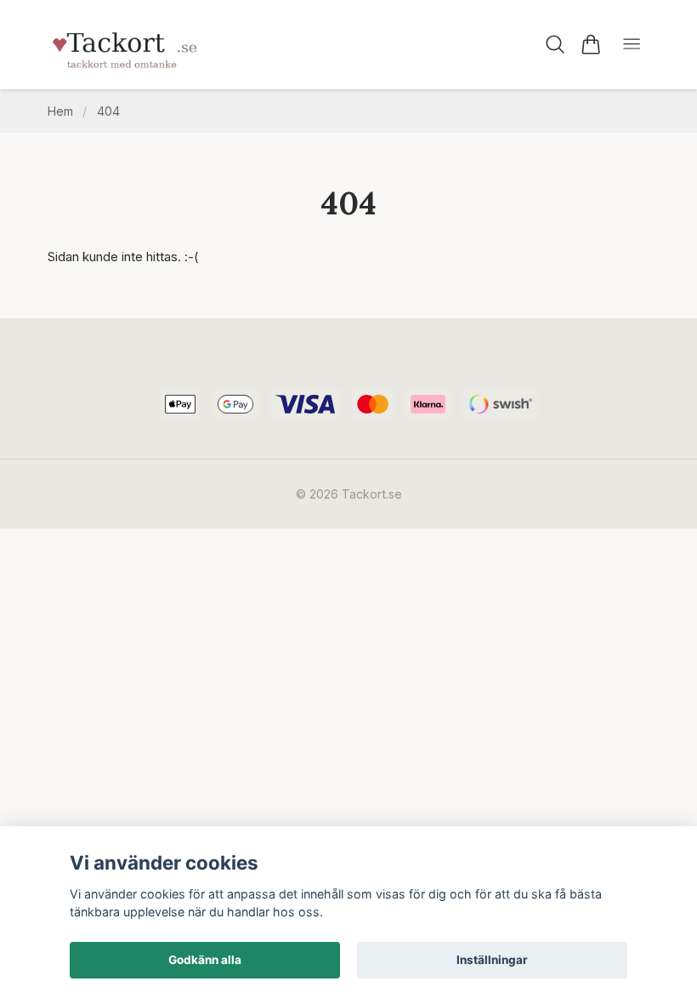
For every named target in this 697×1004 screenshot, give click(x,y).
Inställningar (492, 960)
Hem (60, 111)
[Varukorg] (590, 44)
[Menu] (631, 45)
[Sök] (555, 44)
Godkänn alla (204, 960)
